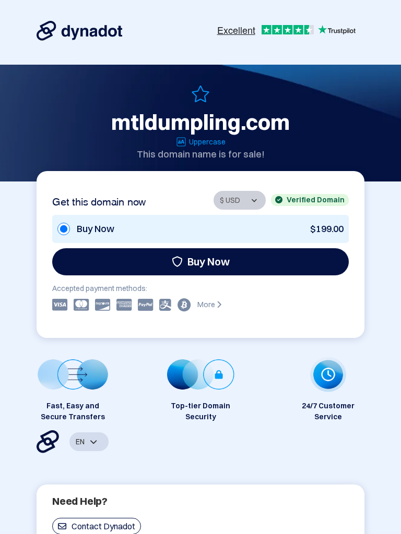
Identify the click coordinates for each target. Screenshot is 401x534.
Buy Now (208, 261)
